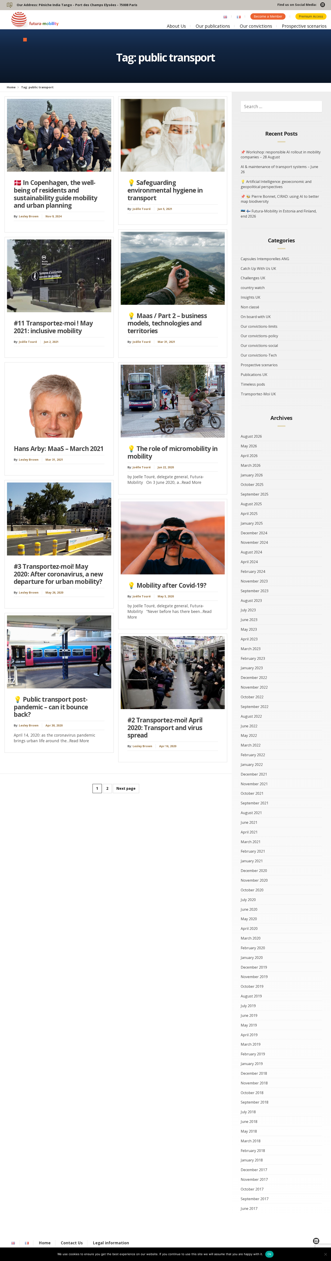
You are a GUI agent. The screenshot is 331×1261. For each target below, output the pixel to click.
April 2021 (249, 832)
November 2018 (254, 1083)
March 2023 (251, 648)
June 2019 (249, 1015)
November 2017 (254, 1179)
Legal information (111, 1242)
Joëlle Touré (28, 342)
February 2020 (253, 947)
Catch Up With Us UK (258, 268)
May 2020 (249, 918)
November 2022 (254, 687)
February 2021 (253, 851)
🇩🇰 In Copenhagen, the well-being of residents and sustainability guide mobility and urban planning (55, 193)
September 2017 (254, 1198)
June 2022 (249, 726)
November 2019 (254, 976)
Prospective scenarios (304, 26)
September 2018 (254, 1102)
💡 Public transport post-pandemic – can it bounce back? (51, 707)
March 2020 (251, 938)
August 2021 (251, 812)
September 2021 (254, 803)
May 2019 (249, 1025)
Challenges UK (253, 277)
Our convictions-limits (259, 326)
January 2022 (252, 764)
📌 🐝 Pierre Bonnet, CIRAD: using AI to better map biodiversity (280, 199)
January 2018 (252, 1160)
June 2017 (249, 1208)
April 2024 (249, 561)
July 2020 (248, 899)
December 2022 (254, 677)
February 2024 (253, 571)
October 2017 (252, 1189)
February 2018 (253, 1150)
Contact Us (72, 1242)
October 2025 (252, 484)
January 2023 (252, 667)
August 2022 (251, 716)
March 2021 (251, 841)
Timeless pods (253, 384)
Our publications (213, 26)
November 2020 (254, 880)
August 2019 (251, 996)
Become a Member (268, 16)
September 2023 (254, 590)
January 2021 (252, 860)
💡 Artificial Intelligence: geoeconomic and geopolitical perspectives (276, 184)
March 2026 (251, 465)
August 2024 (251, 552)
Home (11, 87)
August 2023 (251, 600)
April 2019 (249, 1034)
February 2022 (253, 754)
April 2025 (249, 513)
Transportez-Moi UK (258, 394)
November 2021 (254, 783)
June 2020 (249, 909)
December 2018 (254, 1073)
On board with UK (256, 316)
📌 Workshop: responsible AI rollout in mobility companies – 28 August (281, 155)
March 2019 (251, 1044)
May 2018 (249, 1131)
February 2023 (253, 658)
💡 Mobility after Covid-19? (166, 585)
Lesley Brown (29, 216)
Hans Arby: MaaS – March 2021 (59, 448)
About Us (176, 26)
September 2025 (254, 494)
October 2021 (252, 793)
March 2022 (251, 745)
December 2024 (254, 532)
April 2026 (249, 455)
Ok (270, 1254)
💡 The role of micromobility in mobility (172, 452)
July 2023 (248, 610)
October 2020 (252, 890)
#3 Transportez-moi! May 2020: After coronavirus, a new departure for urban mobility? (58, 574)
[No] (325, 1254)
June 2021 (249, 822)
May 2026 (249, 446)
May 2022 (249, 735)
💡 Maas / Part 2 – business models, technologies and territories (167, 323)
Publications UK (254, 374)
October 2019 (252, 986)
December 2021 (254, 774)
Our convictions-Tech (259, 355)
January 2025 (252, 523)
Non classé (250, 307)
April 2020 (249, 928)
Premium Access (311, 16)
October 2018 (252, 1092)
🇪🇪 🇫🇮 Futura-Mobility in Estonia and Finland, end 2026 (279, 214)
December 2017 (254, 1169)
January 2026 (252, 475)
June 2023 (249, 619)
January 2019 (252, 1063)
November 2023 (254, 581)
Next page (126, 788)
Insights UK (250, 297)
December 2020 (254, 870)
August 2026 (251, 436)
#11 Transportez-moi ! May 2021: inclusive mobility (53, 327)
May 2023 (249, 629)
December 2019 (254, 967)
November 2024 (254, 542)
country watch (253, 287)
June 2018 (249, 1121)
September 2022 (254, 706)
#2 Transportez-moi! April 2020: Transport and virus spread (165, 727)
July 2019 (248, 1005)
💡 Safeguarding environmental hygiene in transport (165, 190)
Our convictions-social (259, 345)
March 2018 (251, 1140)
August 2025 (251, 503)
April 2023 (249, 639)
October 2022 (252, 696)
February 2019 (253, 1054)
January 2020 (252, 957)
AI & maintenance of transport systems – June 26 (279, 169)
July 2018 (248, 1111)
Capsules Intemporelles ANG (265, 258)
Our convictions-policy (259, 335)
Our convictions (256, 26)
